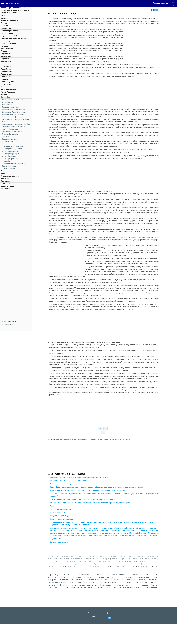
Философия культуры (10, 154)
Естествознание (7, 33)
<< (171, 5)
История (4, 46)
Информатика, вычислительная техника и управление (71, 580)
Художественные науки (10, 176)
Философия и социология (12, 149)
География (5, 23)
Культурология (7, 49)
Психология (5, 77)
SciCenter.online (12, 3)
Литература (5, 51)
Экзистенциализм (9, 166)
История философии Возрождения (15, 119)
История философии (10, 117)
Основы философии (10, 129)
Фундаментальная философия (13, 164)
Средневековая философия (12, 146)
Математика (6, 56)
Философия (5, 97)
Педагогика (5, 64)
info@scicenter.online (8, 324)
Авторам (92, 616)
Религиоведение (7, 82)
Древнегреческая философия (13, 109)
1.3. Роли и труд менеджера (60, 509)
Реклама (4, 79)
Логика (5, 122)
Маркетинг (5, 54)
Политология (6, 66)
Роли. (52, 506)
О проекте (91, 613)
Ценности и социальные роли (61, 519)
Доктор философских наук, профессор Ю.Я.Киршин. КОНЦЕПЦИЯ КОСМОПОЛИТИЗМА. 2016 (93, 439)
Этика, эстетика (8, 168)
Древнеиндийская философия (14, 112)
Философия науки (9, 156)
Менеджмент (6, 61)
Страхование (6, 87)
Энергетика (5, 184)
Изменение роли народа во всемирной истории (68, 481)
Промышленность (8, 74)
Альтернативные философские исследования (67, 556)
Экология (5, 179)
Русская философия (10, 134)
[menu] (2, 3)
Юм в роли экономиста (59, 542)
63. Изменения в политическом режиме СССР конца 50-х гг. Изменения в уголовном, (83, 499)
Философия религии (10, 159)
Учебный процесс (8, 92)
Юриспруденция (7, 186)
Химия (3, 173)
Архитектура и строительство (13, 8)
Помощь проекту (160, 3)
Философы (6, 161)
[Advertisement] (16, 222)
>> (175, 5)
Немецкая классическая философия (16, 124)
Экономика (5, 181)
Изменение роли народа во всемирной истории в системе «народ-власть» (79, 477)
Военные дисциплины (9, 20)
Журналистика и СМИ (9, 36)
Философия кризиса (10, 151)
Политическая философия (12, 132)
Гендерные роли (56, 539)
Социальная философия (11, 144)
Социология (6, 84)
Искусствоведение (8, 43)
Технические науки (8, 89)
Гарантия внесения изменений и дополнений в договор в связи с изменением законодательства (87, 490)
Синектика (6, 137)
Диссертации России (9, 31)
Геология (4, 26)
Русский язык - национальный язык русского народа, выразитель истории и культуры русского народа (90, 503)
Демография (6, 28)
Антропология (7, 105)
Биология (4, 18)
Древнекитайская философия (13, 114)
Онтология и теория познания (13, 127)
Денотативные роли (58, 513)
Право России (6, 69)
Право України (6, 72)
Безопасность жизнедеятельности (15, 10)
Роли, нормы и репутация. (60, 516)
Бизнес (3, 15)
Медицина (5, 59)
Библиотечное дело (9, 13)
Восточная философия (10, 107)
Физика (4, 95)
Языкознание (6, 189)
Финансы (4, 171)
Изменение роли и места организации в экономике (70, 484)
